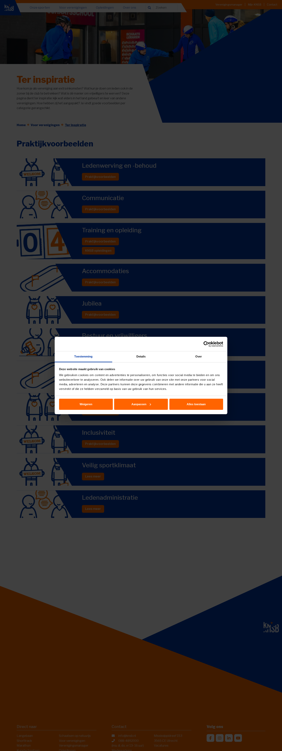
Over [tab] (198, 356)
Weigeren (86, 404)
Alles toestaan (196, 404)
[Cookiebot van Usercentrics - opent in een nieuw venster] (206, 344)
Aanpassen (138, 404)
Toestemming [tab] (83, 356)
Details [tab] (141, 356)
